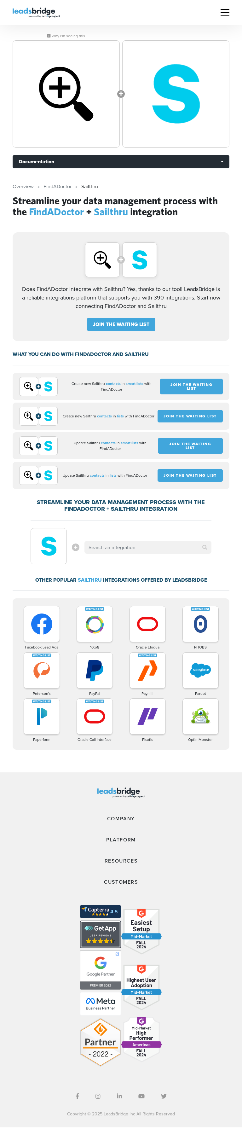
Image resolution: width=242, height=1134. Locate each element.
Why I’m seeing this (68, 36)
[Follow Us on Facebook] (77, 1096)
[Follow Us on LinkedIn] (119, 1096)
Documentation (36, 161)
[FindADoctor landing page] (66, 94)
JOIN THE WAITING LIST (121, 324)
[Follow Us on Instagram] (98, 1096)
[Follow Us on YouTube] (141, 1096)
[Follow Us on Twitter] (164, 1096)
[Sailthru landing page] (175, 94)
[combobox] (147, 547)
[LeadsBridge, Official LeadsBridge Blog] (36, 12)
